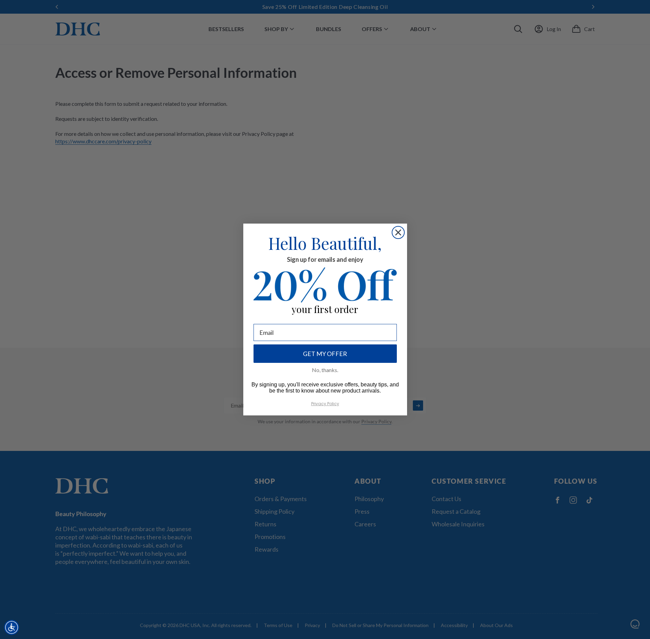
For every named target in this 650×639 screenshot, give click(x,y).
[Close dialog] (398, 232)
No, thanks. (325, 370)
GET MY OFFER (325, 353)
